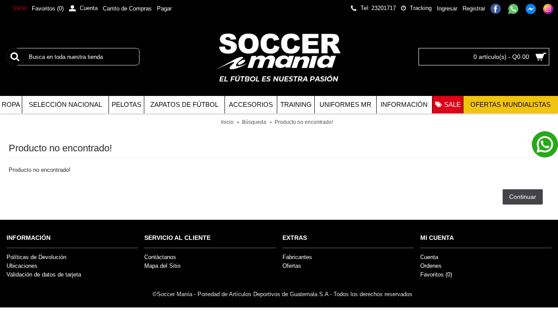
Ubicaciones (22, 266)
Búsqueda (254, 122)
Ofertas (291, 266)
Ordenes (431, 266)
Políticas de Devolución (36, 257)
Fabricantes (297, 257)
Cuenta (429, 257)
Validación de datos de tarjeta (44, 274)
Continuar (522, 196)
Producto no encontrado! (304, 122)
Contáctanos (160, 257)
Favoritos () (436, 274)
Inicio (227, 122)
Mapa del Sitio (162, 266)
